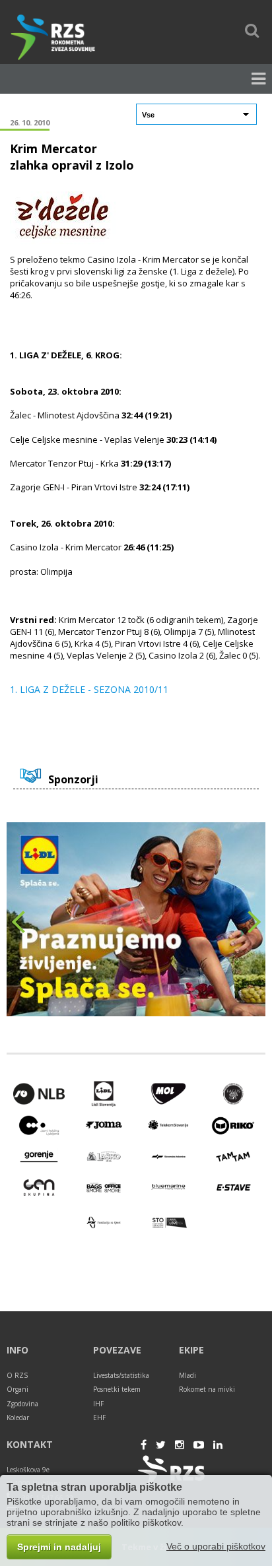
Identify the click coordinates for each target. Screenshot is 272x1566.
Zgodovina (22, 1403)
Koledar (18, 1417)
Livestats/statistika (121, 1375)
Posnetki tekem (117, 1389)
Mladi (187, 1375)
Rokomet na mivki (207, 1389)
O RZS (17, 1375)
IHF (98, 1403)
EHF (99, 1417)
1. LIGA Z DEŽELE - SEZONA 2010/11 (89, 690)
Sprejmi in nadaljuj (59, 1547)
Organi (17, 1389)
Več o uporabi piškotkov (215, 1546)
